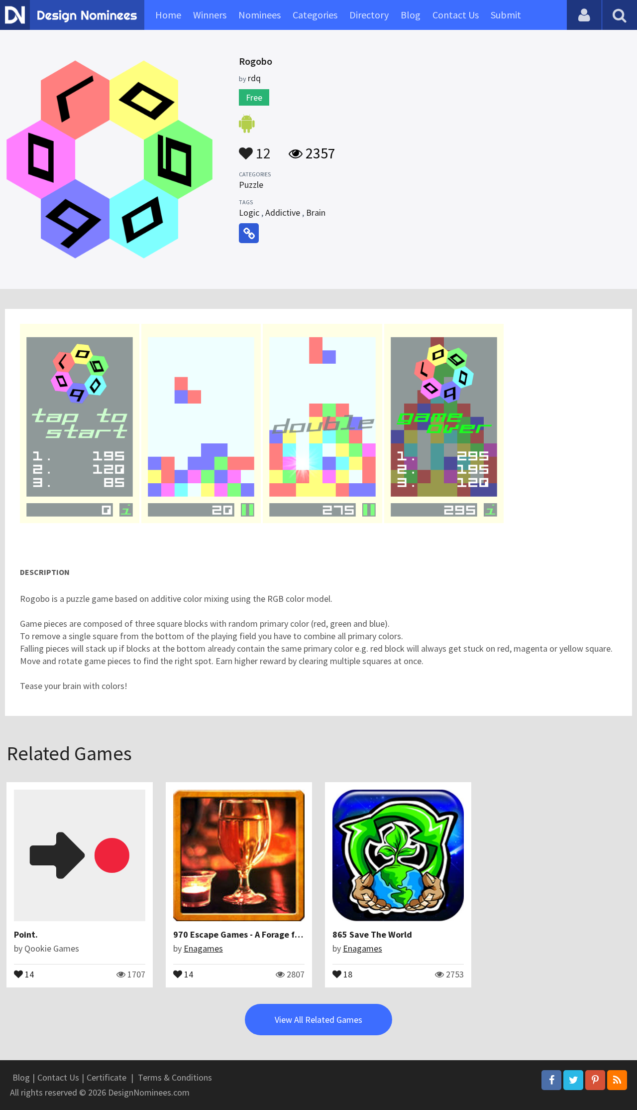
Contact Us (455, 14)
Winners (209, 14)
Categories (315, 14)
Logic (249, 212)
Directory (369, 14)
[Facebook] (551, 1080)
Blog (411, 14)
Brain (315, 212)
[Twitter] (573, 1080)
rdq (254, 78)
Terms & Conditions (175, 1077)
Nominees (259, 14)
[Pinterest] (595, 1080)
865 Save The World (372, 934)
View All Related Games (318, 1019)
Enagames (203, 948)
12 (262, 148)
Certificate (106, 1077)
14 (28, 973)
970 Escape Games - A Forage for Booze (251, 934)
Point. (26, 934)
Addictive (282, 212)
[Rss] (617, 1080)
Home (168, 14)
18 (346, 973)
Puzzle (251, 184)
